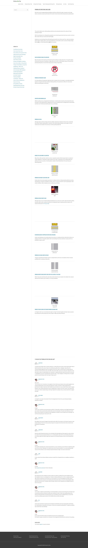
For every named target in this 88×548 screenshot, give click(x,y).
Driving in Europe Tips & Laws (18, 87)
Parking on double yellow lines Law (42, 177)
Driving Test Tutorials (37, 4)
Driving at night (46, 203)
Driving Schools (59, 4)
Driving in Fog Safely (17, 57)
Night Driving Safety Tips (17, 56)
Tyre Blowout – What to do (18, 78)
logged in (41, 524)
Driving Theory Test (28, 4)
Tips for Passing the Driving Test (49, 4)
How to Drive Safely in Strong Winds (20, 63)
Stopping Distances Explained (18, 68)
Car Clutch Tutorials (17, 75)
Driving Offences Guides (17, 83)
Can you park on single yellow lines (42, 57)
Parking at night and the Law (40, 198)
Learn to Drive (20, 4)
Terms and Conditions (17, 537)
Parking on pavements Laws (40, 78)
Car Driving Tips (71, 4)
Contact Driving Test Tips (33, 537)
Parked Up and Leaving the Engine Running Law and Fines (46, 309)
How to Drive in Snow (17, 59)
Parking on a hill (38, 119)
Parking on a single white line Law (41, 255)
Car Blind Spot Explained (17, 71)
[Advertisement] (21, 28)
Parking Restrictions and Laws (18, 85)
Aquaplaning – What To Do (18, 66)
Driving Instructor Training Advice (51, 537)
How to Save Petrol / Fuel (18, 51)
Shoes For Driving (16, 81)
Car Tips (64, 4)
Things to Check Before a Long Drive (20, 64)
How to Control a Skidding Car (18, 80)
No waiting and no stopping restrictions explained (45, 235)
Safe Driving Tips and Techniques (19, 54)
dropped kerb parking (40, 467)
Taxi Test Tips (63, 537)
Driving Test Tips (41, 379)
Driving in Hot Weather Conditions (19, 61)
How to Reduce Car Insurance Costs (19, 52)
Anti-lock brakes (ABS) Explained (19, 69)
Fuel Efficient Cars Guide (17, 49)
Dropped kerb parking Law (40, 98)
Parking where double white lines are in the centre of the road (47, 274)
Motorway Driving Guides (18, 73)
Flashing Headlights (17, 76)
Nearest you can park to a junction (42, 155)
